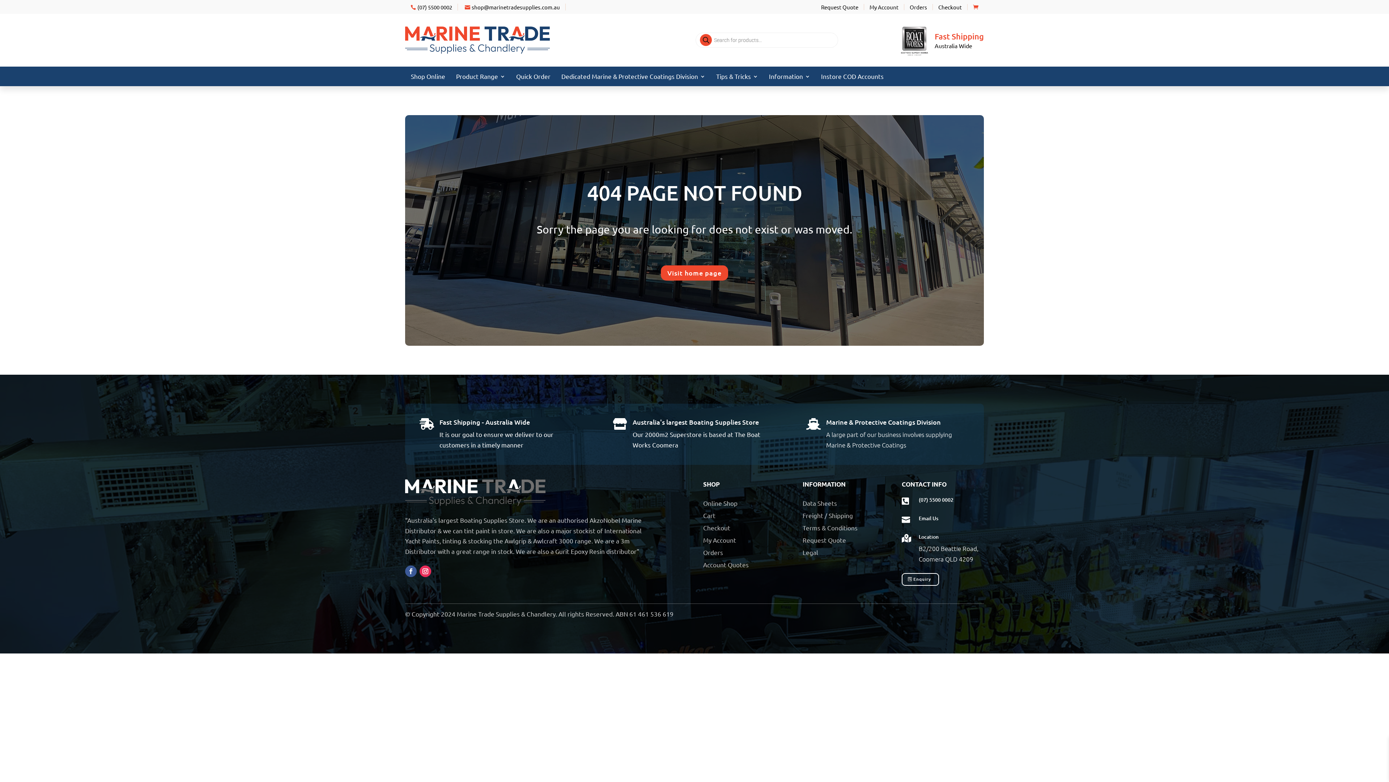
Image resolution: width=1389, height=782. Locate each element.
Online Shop (720, 503)
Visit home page (694, 273)
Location (929, 536)
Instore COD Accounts (852, 77)
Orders (918, 7)
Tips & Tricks (733, 77)
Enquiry (922, 579)
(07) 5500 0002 (434, 7)
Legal (810, 552)
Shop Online (428, 77)
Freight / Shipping (828, 515)
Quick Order (533, 77)
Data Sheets (820, 503)
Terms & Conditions (830, 527)
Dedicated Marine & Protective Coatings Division (629, 77)
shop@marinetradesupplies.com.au (516, 7)
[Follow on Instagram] (425, 571)
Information (786, 77)
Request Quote (839, 7)
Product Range (477, 77)
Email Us (928, 518)
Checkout (950, 7)
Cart (709, 515)
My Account (884, 7)
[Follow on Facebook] (411, 571)
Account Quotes (726, 564)
